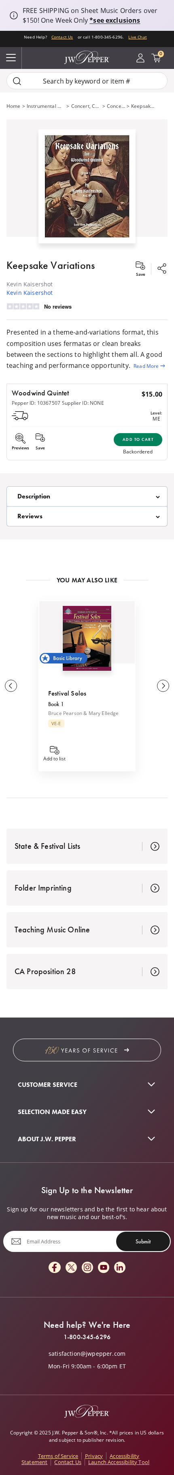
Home (13, 106)
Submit (143, 1241)
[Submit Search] (17, 81)
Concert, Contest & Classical (86, 106)
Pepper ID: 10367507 (36, 402)
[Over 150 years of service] (87, 1050)
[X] (71, 1268)
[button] (87, 184)
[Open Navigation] (11, 58)
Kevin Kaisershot (29, 292)
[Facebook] (55, 1268)
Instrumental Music (46, 106)
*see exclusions (114, 20)
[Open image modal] (87, 189)
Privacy (94, 1456)
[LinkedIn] (119, 1268)
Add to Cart (138, 439)
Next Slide (163, 686)
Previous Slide (11, 686)
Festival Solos (67, 693)
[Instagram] (87, 1268)
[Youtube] (103, 1268)
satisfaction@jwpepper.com (87, 1353)
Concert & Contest (116, 106)
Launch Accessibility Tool (118, 1462)
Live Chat (137, 37)
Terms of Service (58, 1456)
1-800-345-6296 (87, 1337)
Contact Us (62, 37)
